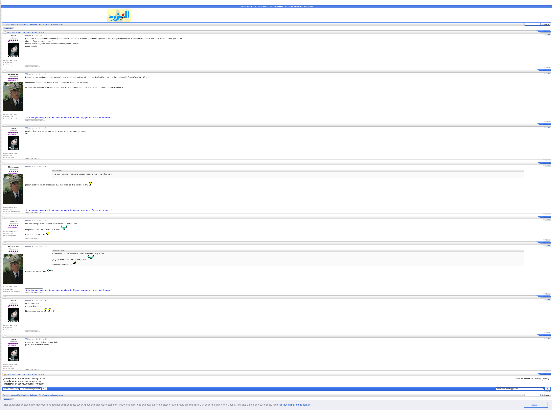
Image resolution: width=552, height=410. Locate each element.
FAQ (254, 6)
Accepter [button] (535, 405)
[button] (311, 405)
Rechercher (262, 6)
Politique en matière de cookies (294, 405)
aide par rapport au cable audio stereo (25, 375)
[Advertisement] (54, 15)
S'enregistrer (245, 6)
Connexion (308, 6)
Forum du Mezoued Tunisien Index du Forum (20, 24)
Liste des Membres (276, 6)
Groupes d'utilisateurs (293, 6)
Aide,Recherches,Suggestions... (51, 24)
